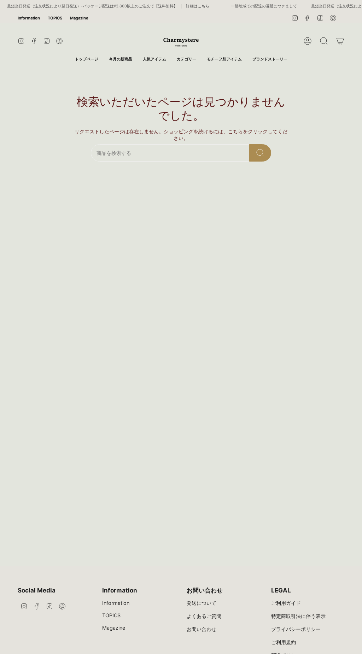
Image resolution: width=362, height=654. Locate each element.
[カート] (340, 41)
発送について (201, 603)
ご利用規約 (283, 642)
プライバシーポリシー (296, 629)
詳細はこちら (192, 6)
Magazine (79, 18)
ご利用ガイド (286, 603)
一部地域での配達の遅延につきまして (259, 6)
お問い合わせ (201, 629)
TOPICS (55, 18)
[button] (186, 59)
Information (29, 18)
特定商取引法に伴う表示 (298, 616)
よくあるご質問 (204, 616)
